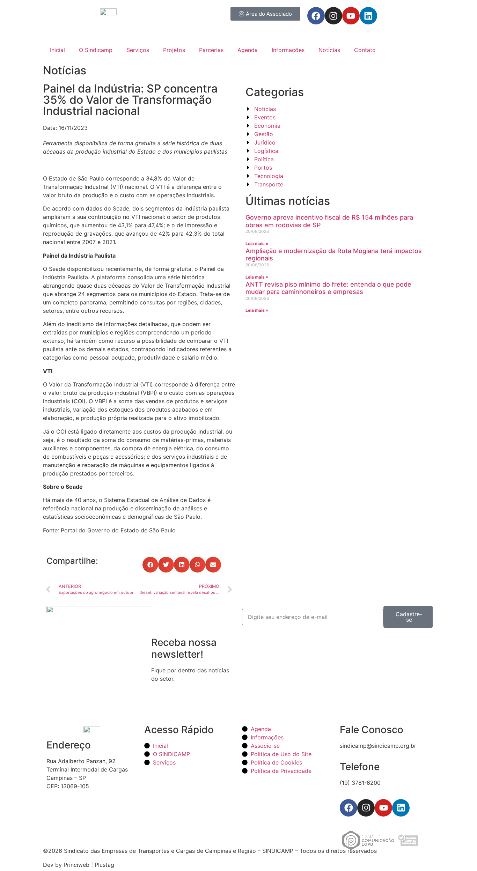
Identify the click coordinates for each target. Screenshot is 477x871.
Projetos (174, 49)
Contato (365, 49)
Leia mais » (257, 243)
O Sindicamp (95, 49)
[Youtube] (351, 15)
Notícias (329, 49)
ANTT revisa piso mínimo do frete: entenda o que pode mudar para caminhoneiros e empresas (328, 288)
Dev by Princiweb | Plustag (78, 864)
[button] (150, 565)
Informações (288, 49)
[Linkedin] (368, 15)
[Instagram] (333, 15)
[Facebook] (316, 15)
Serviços (137, 49)
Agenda (247, 49)
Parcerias (211, 49)
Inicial (57, 49)
